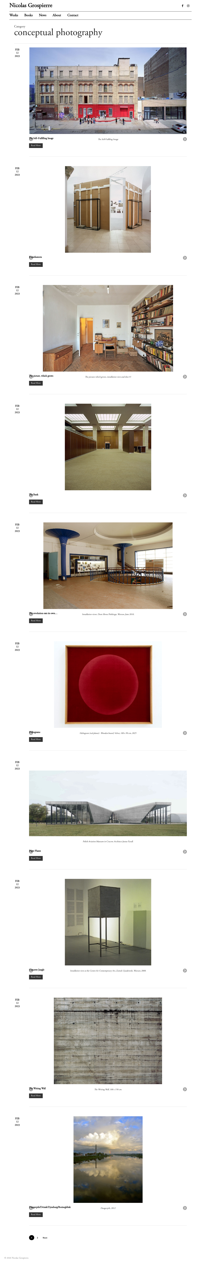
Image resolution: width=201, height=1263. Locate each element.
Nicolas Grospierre (30, 6)
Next (45, 1237)
